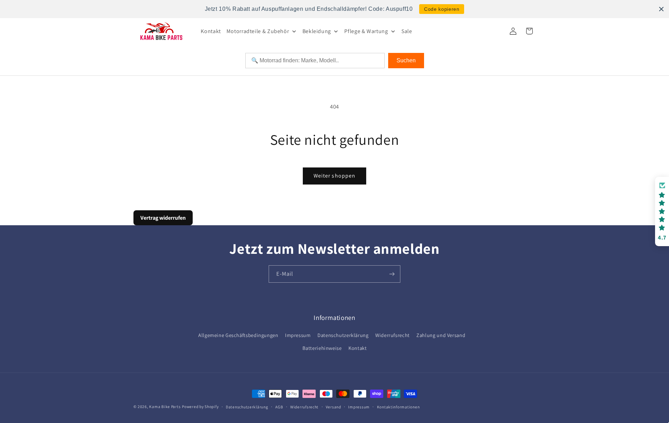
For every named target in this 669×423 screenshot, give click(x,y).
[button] (662, 211)
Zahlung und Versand (440, 335)
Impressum (298, 335)
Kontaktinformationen (398, 406)
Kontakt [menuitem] (211, 31)
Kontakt (357, 348)
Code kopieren (441, 9)
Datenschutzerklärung (343, 335)
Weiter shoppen (334, 175)
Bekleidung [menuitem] (316, 31)
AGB (279, 406)
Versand (333, 406)
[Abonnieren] (392, 273)
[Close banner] (661, 9)
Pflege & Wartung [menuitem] (366, 31)
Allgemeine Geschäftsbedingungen (238, 335)
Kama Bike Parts (164, 406)
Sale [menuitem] (406, 31)
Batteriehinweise (322, 348)
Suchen (406, 60)
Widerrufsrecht (392, 335)
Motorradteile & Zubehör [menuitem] (257, 31)
